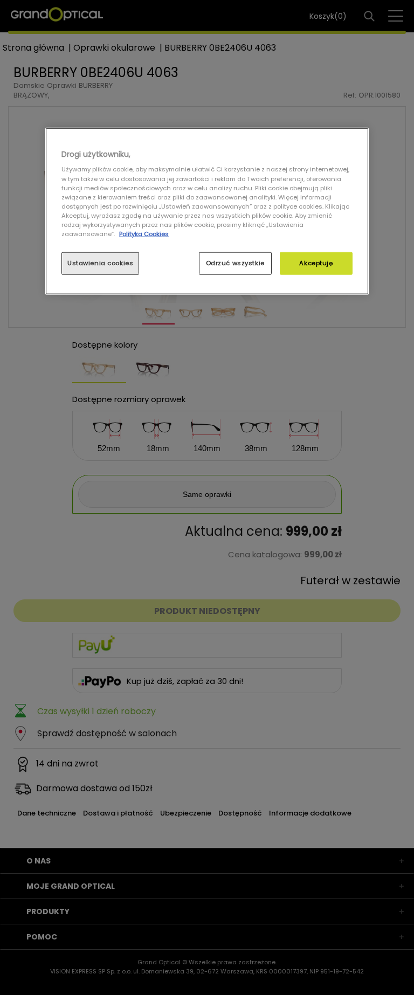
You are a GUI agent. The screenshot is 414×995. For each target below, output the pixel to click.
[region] (207, 211)
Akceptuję (316, 263)
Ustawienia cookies (100, 263)
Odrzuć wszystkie (235, 263)
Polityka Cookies (144, 234)
